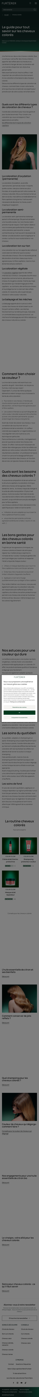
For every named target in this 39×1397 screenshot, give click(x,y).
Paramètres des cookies (19, 707)
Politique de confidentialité (17, 702)
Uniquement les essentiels (19, 717)
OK (19, 712)
